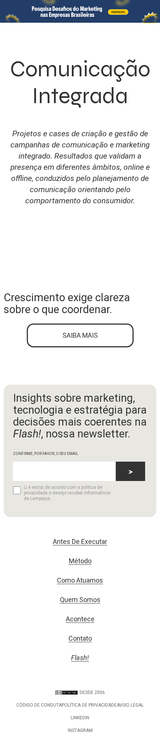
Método (80, 561)
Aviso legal (130, 705)
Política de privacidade (89, 705)
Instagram (80, 730)
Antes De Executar (80, 541)
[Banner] (80, 11)
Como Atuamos (80, 580)
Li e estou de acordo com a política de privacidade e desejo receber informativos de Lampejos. (67, 493)
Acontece (80, 619)
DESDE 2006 (92, 692)
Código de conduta (39, 705)
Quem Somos (80, 599)
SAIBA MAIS (80, 335)
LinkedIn (80, 717)
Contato (80, 638)
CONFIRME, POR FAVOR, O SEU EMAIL (46, 454)
